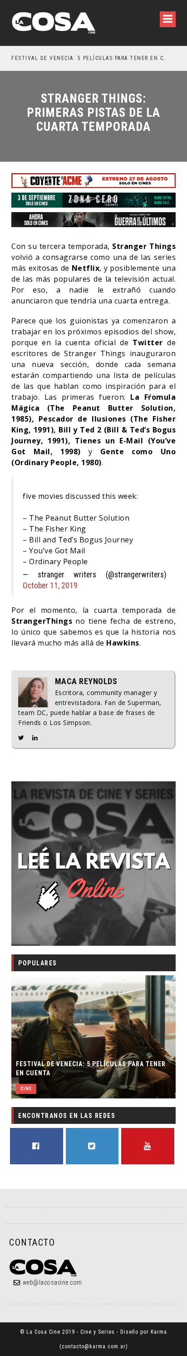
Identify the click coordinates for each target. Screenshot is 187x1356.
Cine (26, 1088)
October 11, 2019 (50, 585)
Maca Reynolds (86, 681)
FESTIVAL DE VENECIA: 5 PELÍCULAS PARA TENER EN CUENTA (91, 1068)
